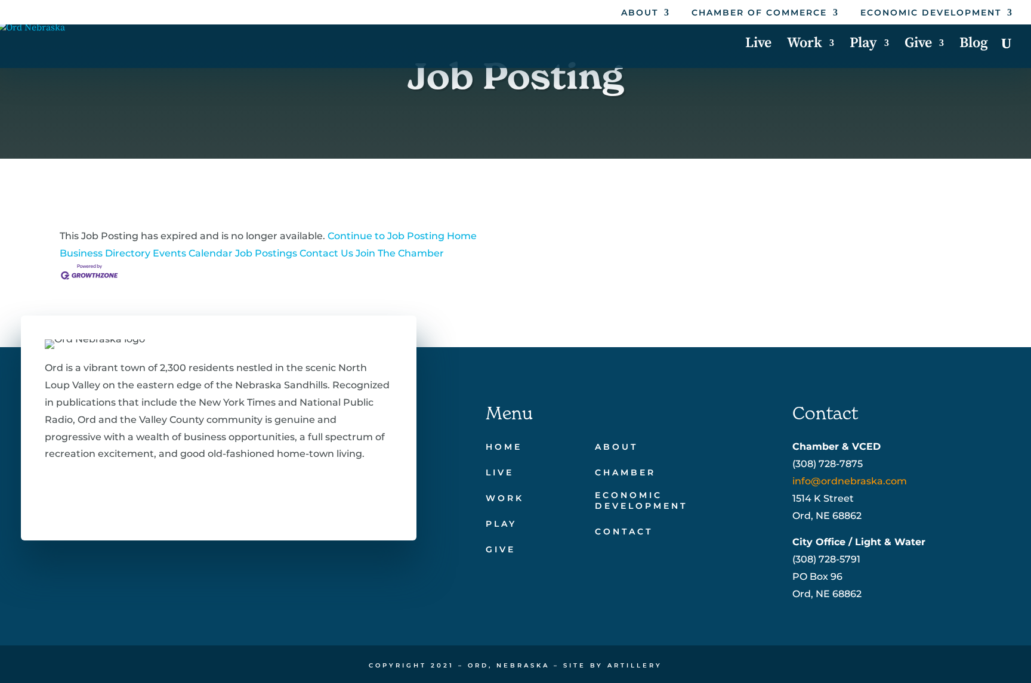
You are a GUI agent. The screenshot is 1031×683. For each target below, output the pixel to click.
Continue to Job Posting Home (402, 236)
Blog (973, 45)
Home (504, 446)
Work (804, 45)
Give (918, 45)
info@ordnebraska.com (849, 481)
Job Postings (266, 253)
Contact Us (326, 253)
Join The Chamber (400, 253)
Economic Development (930, 13)
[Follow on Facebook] (52, 493)
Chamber (625, 472)
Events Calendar (193, 253)
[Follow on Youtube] (166, 493)
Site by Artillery (612, 665)
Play (863, 45)
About (639, 13)
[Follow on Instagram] (128, 493)
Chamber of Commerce (759, 13)
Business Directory (105, 253)
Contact (624, 531)
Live (758, 45)
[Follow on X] (90, 493)
